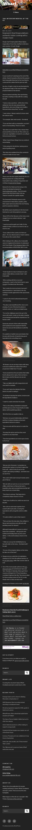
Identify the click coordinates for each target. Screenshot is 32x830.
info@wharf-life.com (8, 769)
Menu (17, 12)
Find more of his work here (14, 799)
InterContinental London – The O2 (12, 191)
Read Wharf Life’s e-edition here (12, 616)
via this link (26, 583)
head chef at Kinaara (15, 183)
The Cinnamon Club (19, 245)
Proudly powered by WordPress (11, 826)
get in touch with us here (22, 660)
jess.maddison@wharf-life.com (11, 775)
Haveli (4, 284)
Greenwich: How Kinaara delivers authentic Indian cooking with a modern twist (15, 35)
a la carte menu (8, 560)
